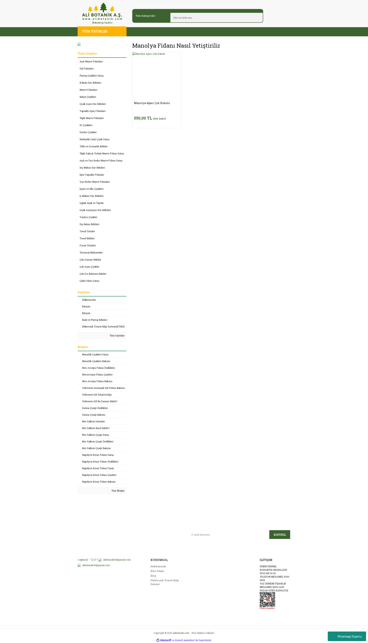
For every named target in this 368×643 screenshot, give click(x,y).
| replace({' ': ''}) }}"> (104, 559)
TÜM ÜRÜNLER (95, 31)
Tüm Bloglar (118, 490)
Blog (153, 575)
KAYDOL (280, 534)
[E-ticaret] (183, 640)
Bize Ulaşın (157, 571)
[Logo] (102, 13)
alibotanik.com (181, 632)
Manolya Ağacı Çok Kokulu (152, 103)
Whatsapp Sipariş (349, 636)
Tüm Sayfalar (117, 335)
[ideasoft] (164, 640)
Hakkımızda (158, 566)
